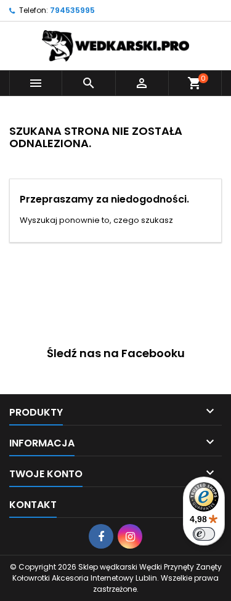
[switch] (204, 534)
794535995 (72, 10)
